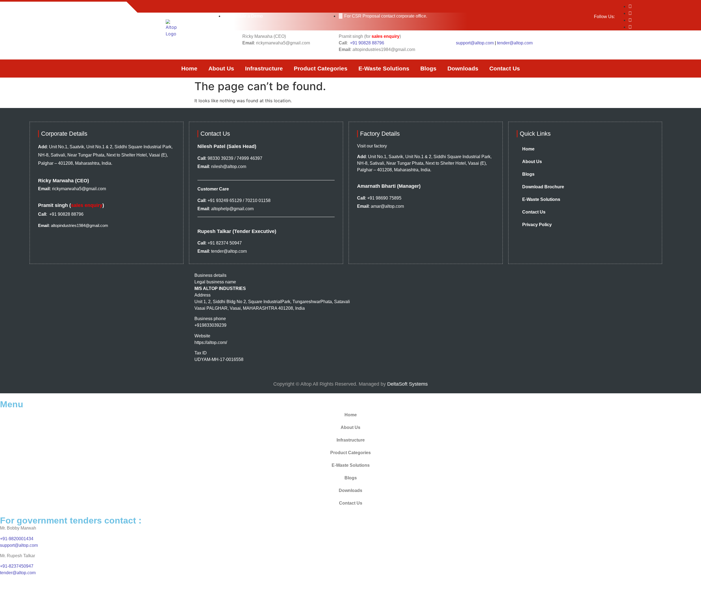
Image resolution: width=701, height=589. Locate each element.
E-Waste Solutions (383, 68)
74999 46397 (249, 158)
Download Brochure (543, 186)
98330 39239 (220, 158)
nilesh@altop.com (228, 166)
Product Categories (320, 68)
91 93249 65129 (226, 200)
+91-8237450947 (17, 566)
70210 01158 (258, 200)
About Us (221, 68)
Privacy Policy (537, 224)
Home (189, 68)
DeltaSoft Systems (407, 384)
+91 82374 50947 (225, 243)
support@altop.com (475, 43)
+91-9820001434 (16, 538)
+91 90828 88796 (367, 43)
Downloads (462, 68)
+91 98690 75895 (384, 198)
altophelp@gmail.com (232, 208)
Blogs (428, 68)
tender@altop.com (515, 43)
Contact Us (504, 68)
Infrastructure (264, 68)
